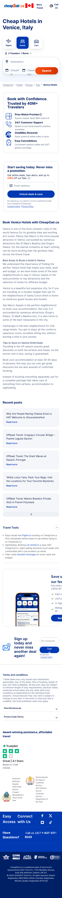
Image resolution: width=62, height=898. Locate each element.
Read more (11, 422)
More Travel (40, 6)
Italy (38, 84)
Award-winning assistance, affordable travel (27, 734)
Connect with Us (25, 819)
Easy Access (9, 819)
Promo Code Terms (14, 716)
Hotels (19, 84)
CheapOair (8, 84)
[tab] (9, 43)
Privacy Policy (27, 206)
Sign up (49, 650)
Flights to (27, 535)
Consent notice (13, 206)
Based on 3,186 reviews (13, 764)
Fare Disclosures (12, 708)
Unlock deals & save (31, 194)
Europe (29, 84)
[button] (54, 6)
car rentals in (33, 545)
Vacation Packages (26, 554)
